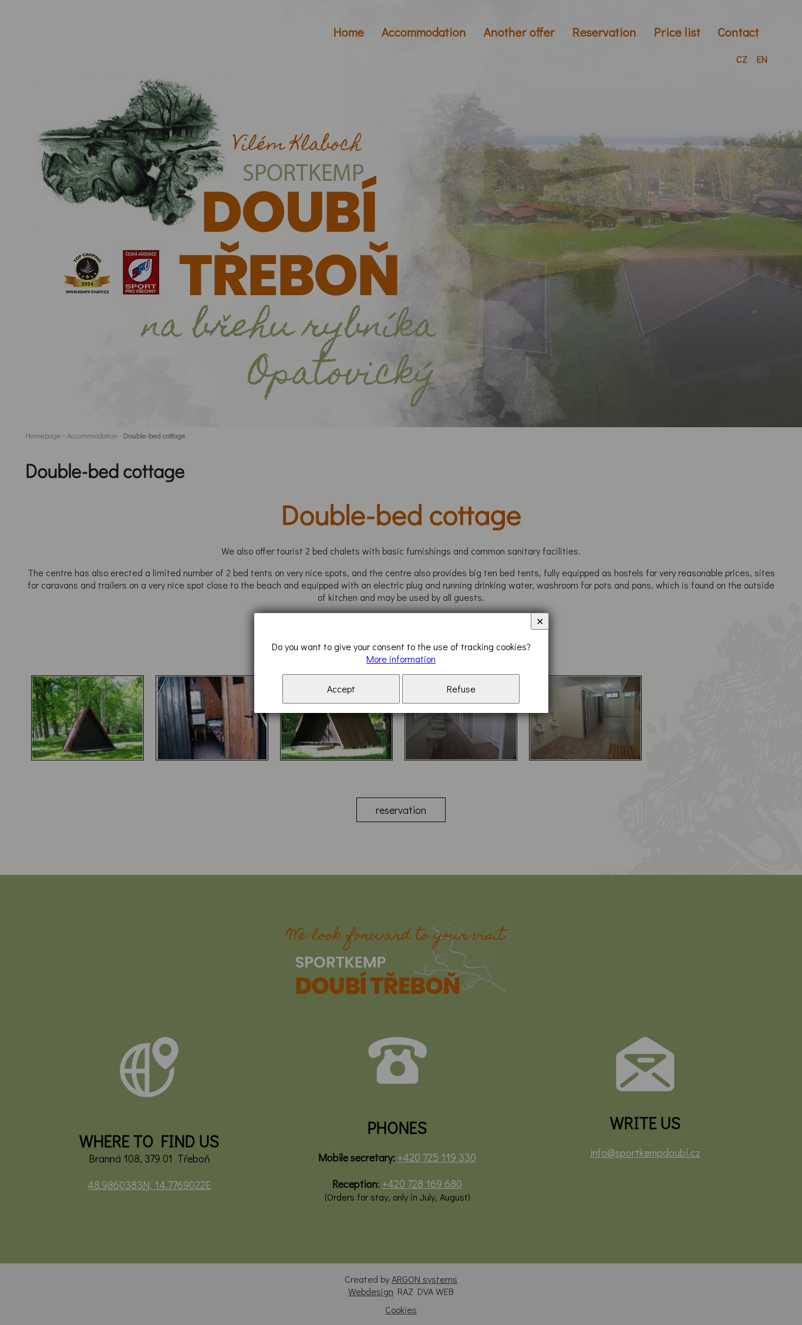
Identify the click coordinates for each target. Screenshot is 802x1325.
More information (401, 659)
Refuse (461, 688)
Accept (341, 688)
